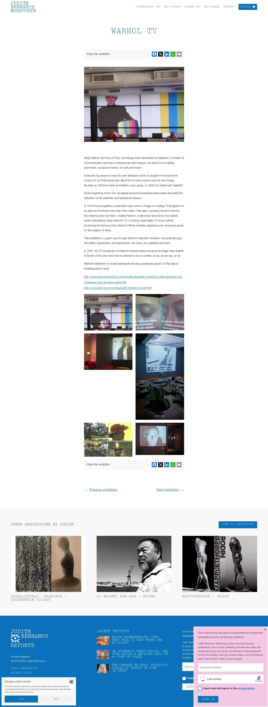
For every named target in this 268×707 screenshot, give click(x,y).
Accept (21, 699)
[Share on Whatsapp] (172, 54)
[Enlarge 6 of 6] (180, 426)
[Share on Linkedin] (166, 54)
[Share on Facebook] (154, 54)
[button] (71, 681)
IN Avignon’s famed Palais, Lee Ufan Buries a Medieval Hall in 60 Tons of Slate (140, 654)
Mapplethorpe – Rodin (205, 596)
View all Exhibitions (237, 524)
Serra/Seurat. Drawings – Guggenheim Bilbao (39, 598)
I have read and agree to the (229, 688)
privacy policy (246, 688)
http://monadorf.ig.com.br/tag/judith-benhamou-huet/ (115, 288)
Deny (56, 699)
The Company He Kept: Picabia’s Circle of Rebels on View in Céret (140, 668)
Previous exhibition (103, 490)
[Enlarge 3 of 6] (128, 337)
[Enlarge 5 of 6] (128, 426)
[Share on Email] (179, 54)
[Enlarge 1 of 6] (128, 298)
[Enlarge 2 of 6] (180, 298)
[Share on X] (160, 54)
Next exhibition (167, 490)
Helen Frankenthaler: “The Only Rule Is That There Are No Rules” (137, 640)
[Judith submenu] (234, 6)
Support (246, 7)
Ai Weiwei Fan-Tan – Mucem (126, 596)
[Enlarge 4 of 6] (180, 337)
